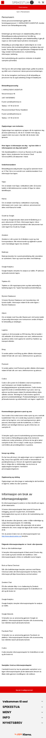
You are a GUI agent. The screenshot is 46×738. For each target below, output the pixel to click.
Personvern (25, 12)
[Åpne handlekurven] (43, 2)
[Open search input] (39, 2)
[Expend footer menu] (42, 712)
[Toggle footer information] (42, 701)
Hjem (18, 12)
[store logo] (23, 2)
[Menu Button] (2, 2)
